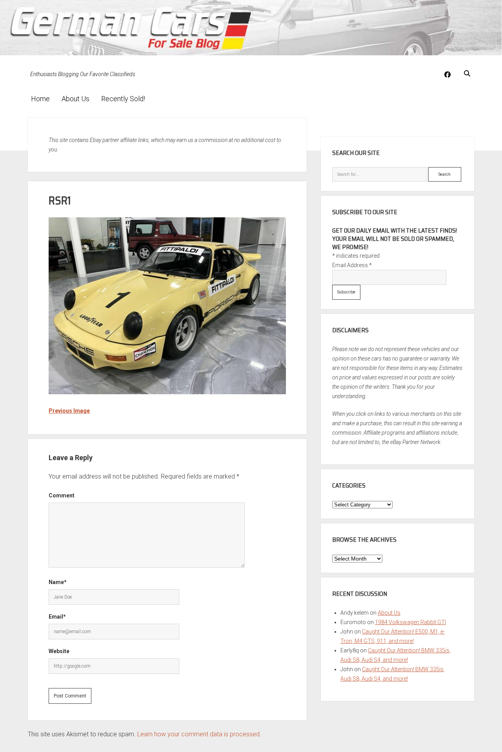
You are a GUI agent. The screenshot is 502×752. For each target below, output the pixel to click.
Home (40, 99)
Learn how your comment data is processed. (199, 734)
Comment (62, 495)
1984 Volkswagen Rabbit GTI (410, 622)
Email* (57, 617)
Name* (58, 582)
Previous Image (69, 411)
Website (59, 651)
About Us (75, 99)
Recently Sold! (123, 99)
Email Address (352, 265)
